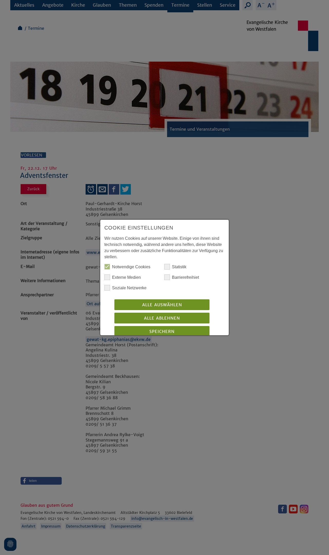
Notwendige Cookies (131, 267)
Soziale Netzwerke (129, 288)
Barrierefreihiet (185, 277)
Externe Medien (126, 277)
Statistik (179, 267)
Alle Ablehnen (162, 318)
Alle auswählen (162, 304)
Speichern (162, 331)
